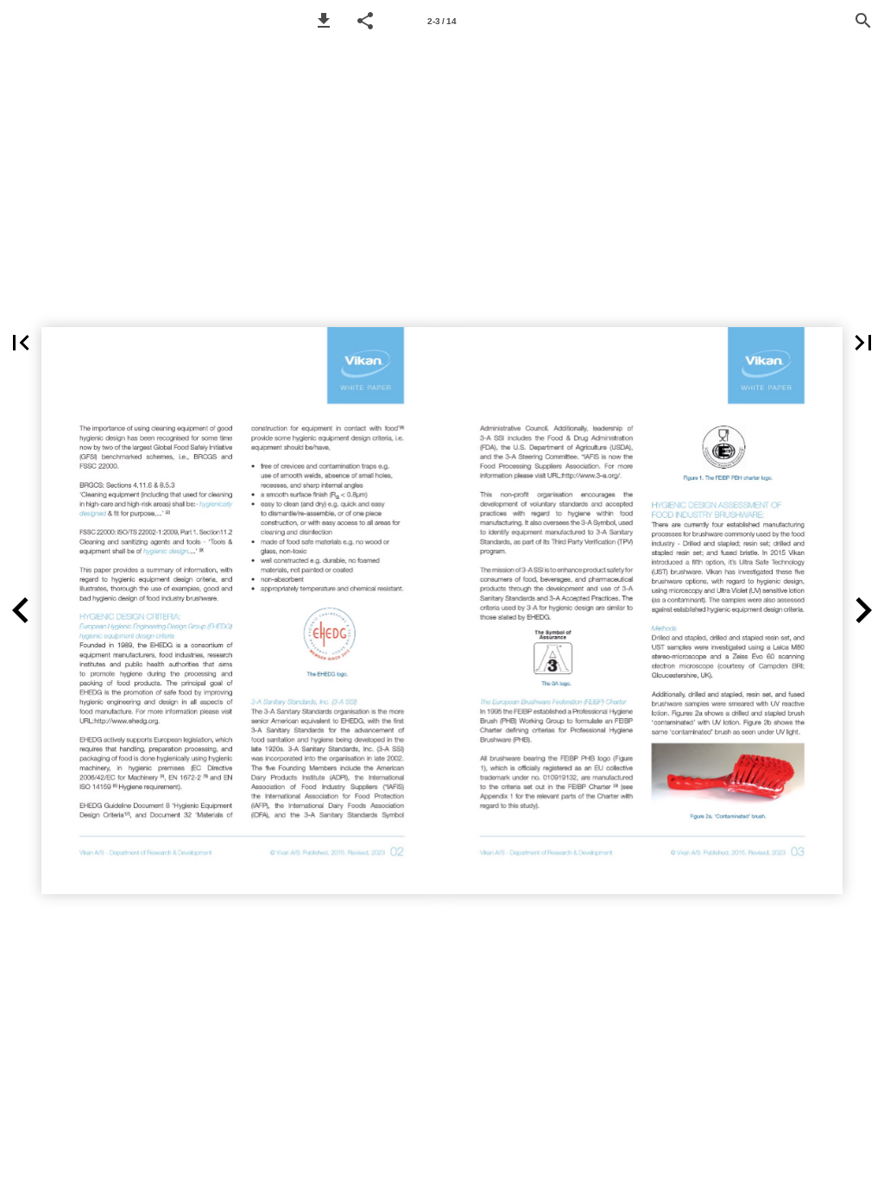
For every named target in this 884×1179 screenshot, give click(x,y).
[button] (323, 20)
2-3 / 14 (442, 21)
